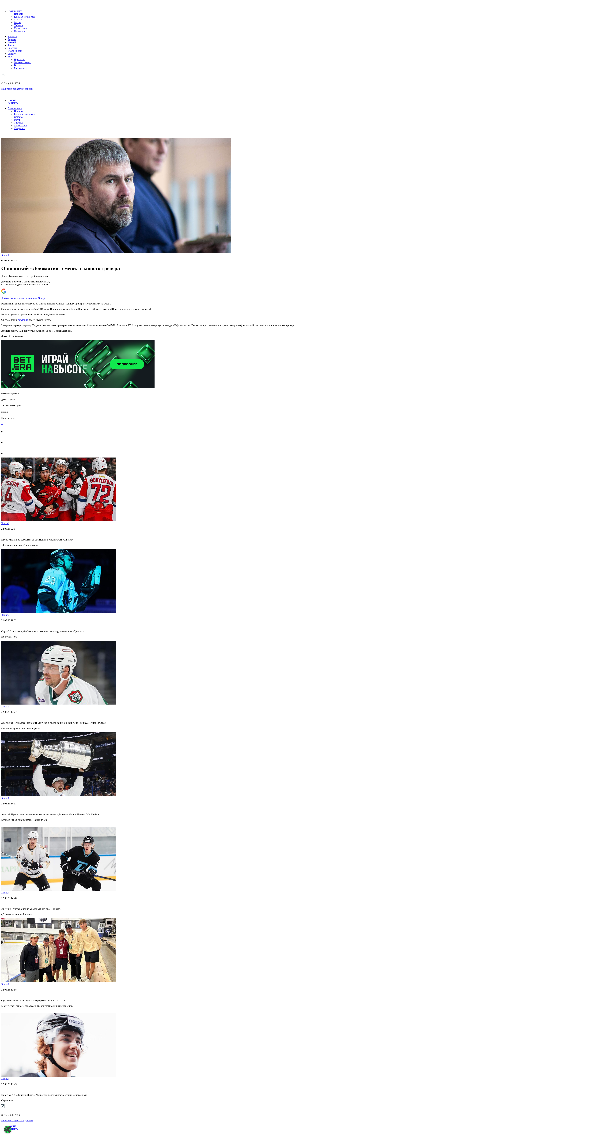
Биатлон (12, 48)
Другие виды (15, 50)
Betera (17, 65)
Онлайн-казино (22, 62)
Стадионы (19, 31)
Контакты (13, 102)
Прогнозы (19, 59)
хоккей (4, 412)
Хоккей (12, 42)
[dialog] (7, 1129)
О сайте (12, 100)
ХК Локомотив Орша (11, 405)
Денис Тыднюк (8, 399)
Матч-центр (20, 68)
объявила (23, 320)
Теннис (12, 45)
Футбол (12, 39)
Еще (10, 56)
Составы (18, 19)
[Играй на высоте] (78, 387)
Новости (18, 13)
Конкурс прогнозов (24, 16)
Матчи (17, 22)
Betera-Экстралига (10, 393)
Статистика (20, 28)
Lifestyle (12, 53)
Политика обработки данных (17, 88)
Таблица (18, 25)
